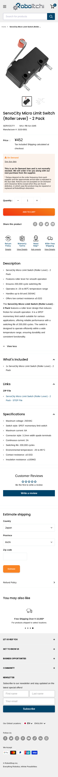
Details (8, 249)
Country (7, 521)
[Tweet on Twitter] (47, 224)
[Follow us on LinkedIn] (40, 738)
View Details (22, 249)
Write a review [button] (29, 493)
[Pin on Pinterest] (41, 224)
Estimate (11, 569)
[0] (52, 6)
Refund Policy (10, 582)
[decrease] (18, 200)
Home (4, 27)
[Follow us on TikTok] (34, 738)
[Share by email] (53, 224)
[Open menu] (4, 6)
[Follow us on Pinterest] (23, 738)
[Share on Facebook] (35, 224)
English (39, 723)
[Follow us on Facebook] (5, 738)
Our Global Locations (12, 723)
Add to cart (29, 212)
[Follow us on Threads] (46, 738)
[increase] (37, 200)
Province (7, 535)
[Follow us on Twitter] (11, 738)
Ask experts (36, 249)
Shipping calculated (37, 144)
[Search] (51, 16)
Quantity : (8, 200)
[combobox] (25, 16)
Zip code (7, 550)
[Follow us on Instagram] (17, 738)
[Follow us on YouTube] (29, 738)
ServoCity (9, 126)
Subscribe (29, 709)
